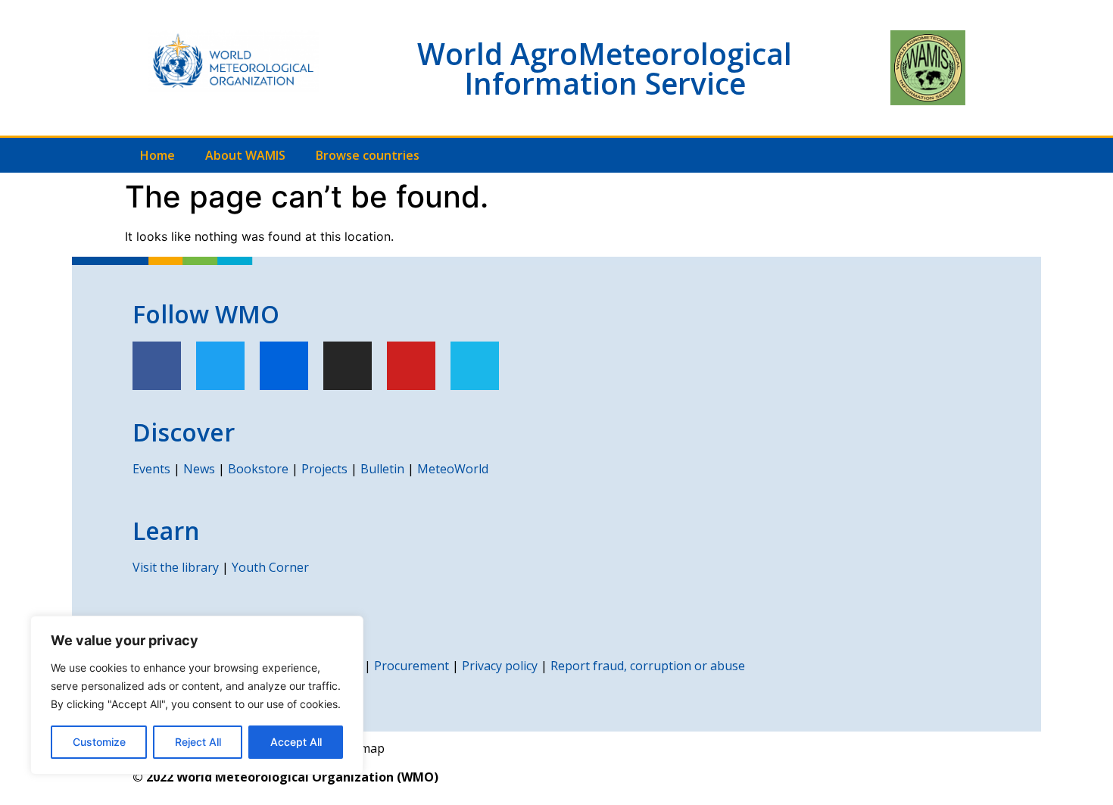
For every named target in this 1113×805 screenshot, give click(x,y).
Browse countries (367, 155)
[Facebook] (156, 366)
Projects (324, 468)
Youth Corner (270, 567)
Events (151, 468)
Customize (99, 741)
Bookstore (258, 468)
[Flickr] (284, 366)
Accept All (296, 741)
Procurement (411, 665)
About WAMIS (245, 155)
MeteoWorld (452, 468)
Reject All (198, 741)
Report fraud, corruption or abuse (647, 665)
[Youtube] (411, 366)
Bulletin (382, 468)
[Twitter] (220, 366)
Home (157, 155)
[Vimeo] (474, 366)
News (199, 468)
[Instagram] (347, 366)
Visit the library (175, 567)
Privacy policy (500, 665)
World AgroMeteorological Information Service (604, 68)
